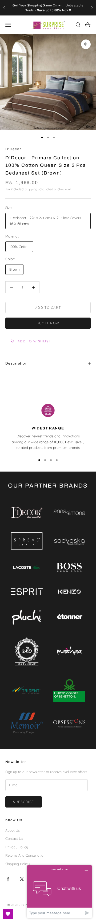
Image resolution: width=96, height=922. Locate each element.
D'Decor (13, 149)
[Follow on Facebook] (8, 879)
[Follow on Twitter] (22, 879)
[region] (48, 426)
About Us (12, 830)
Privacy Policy (16, 847)
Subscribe (23, 802)
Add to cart (48, 308)
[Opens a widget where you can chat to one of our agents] (59, 891)
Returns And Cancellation (25, 855)
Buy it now (48, 323)
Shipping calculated (39, 189)
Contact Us (14, 838)
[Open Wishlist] (8, 914)
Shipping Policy (17, 864)
